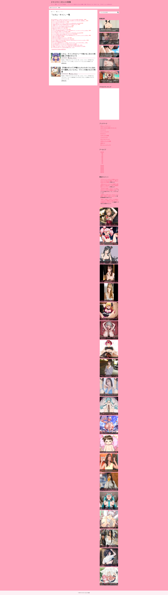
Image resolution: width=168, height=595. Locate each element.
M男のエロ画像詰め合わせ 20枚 (58, 41)
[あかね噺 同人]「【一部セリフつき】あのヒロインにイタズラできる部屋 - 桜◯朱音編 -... (68, 19)
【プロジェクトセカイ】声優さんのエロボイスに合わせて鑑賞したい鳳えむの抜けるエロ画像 (109, 181)
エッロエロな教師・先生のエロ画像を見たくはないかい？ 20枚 (63, 34)
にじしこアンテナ (104, 131)
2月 (102, 161)
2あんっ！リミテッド (105, 126)
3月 (102, 160)
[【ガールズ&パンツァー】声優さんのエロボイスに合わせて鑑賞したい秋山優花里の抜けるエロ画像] (109, 51)
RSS (59, 7)
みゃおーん (103, 133)
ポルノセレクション (105, 139)
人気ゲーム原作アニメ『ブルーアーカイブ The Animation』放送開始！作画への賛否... (67, 45)
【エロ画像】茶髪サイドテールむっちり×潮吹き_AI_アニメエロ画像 (64, 43)
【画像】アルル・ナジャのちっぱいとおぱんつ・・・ (61, 25)
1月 (102, 163)
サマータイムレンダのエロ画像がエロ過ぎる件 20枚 (61, 26)
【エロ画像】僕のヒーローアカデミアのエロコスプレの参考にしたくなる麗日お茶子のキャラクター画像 (109, 42)
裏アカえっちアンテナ (105, 145)
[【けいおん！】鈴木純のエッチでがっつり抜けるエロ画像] (109, 64)
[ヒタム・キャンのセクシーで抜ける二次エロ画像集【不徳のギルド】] (56, 58)
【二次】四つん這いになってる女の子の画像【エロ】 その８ (63, 47)
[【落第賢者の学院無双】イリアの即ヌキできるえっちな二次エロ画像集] (109, 26)
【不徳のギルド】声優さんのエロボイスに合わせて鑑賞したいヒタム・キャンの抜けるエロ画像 (78, 70)
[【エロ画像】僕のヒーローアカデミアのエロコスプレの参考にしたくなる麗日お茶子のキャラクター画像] (109, 39)
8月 (102, 153)
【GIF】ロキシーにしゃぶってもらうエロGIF (60, 29)
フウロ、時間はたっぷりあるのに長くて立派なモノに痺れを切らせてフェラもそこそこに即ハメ (69, 40)
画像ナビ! (102, 143)
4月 (102, 159)
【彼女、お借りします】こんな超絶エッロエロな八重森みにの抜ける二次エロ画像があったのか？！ (109, 201)
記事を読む (64, 63)
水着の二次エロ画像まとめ (57, 36)
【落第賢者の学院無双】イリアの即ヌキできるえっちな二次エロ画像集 (109, 30)
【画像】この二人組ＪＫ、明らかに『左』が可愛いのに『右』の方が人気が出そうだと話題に (69, 46)
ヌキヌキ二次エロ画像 (61, 2)
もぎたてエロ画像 (104, 135)
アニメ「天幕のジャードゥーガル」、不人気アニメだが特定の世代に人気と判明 (66, 23)
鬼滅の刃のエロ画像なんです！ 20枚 (58, 28)
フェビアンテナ (104, 137)
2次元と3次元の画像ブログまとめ (108, 127)
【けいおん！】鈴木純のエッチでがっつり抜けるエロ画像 (109, 68)
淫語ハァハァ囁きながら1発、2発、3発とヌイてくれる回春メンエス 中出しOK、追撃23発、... (69, 20)
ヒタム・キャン (72, 57)
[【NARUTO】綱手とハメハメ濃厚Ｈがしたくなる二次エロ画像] (109, 77)
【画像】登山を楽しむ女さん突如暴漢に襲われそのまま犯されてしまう (65, 24)
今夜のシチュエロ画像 (105, 141)
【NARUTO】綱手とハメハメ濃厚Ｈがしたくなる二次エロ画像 (109, 81)
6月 (102, 156)
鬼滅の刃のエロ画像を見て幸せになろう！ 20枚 (60, 37)
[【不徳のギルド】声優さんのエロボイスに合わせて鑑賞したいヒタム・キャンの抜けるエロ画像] (56, 72)
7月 (102, 154)
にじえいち (103, 129)
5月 (102, 157)
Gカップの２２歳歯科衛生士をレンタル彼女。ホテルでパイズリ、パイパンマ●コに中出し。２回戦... (70, 42)
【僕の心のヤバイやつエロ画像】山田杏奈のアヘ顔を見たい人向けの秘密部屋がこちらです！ (109, 185)
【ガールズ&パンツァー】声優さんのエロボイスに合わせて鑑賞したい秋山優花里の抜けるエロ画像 (109, 55)
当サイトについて (53, 7)
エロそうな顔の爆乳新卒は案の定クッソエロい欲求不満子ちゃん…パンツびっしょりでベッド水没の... (70, 30)
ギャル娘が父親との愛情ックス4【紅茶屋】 (60, 31)
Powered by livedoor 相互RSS (59, 49)
